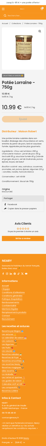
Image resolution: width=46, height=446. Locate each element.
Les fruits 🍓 (7, 347)
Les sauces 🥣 (8, 351)
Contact (6, 315)
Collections (16, 23)
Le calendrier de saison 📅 (14, 337)
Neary (26, 438)
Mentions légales (10, 309)
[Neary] (22, 9)
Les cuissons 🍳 (9, 341)
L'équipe (6, 289)
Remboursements (10, 302)
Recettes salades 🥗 (12, 354)
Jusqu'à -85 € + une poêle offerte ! (23, 3)
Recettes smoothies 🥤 (13, 360)
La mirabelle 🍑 (9, 374)
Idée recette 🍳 (9, 370)
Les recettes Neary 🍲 (12, 364)
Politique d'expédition (12, 299)
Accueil (5, 23)
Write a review (23, 238)
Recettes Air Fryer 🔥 (12, 357)
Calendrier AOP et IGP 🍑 (13, 384)
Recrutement (8, 319)
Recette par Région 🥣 (13, 331)
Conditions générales (12, 295)
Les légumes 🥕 (9, 344)
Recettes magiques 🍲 (13, 367)
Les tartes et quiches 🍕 (13, 377)
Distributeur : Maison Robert (19, 131)
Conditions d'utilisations (13, 292)
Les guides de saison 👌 (13, 380)
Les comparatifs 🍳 (11, 387)
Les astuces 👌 (9, 334)
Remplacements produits (14, 312)
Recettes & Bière (10, 390)
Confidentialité (9, 305)
